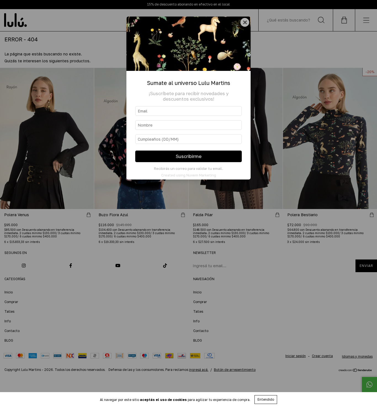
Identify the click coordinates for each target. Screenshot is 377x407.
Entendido (265, 399)
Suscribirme (188, 156)
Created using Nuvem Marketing (188, 175)
